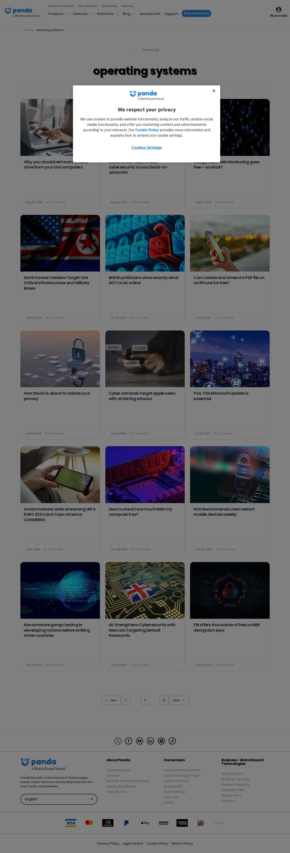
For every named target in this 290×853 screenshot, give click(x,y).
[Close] (214, 91)
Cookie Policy (147, 130)
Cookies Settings (147, 147)
